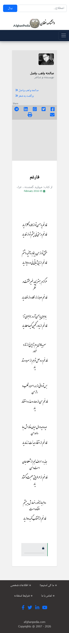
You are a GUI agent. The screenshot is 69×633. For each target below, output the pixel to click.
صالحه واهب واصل (28, 90)
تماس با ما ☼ (48, 595)
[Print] (30, 115)
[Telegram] (16, 110)
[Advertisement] (34, 141)
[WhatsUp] (35, 110)
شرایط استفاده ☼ (23, 595)
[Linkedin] (26, 110)
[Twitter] (44, 110)
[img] (30, 114)
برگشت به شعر (26, 96)
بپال (10, 8)
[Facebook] (53, 110)
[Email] (52, 115)
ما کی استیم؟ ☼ (48, 585)
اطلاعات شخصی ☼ (20, 585)
